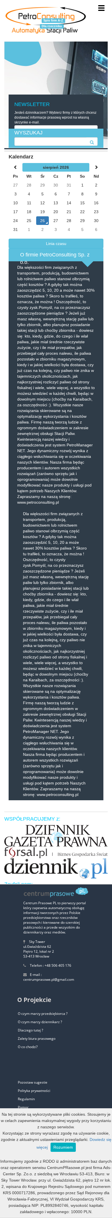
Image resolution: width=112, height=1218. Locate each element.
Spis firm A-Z (53, 20)
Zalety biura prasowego (36, 1038)
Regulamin (26, 1099)
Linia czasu (56, 243)
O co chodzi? (28, 1046)
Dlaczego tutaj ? (30, 1030)
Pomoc (23, 1107)
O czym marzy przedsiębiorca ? (42, 1013)
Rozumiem (63, 1147)
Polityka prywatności (34, 1090)
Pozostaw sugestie (32, 1082)
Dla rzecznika (52, 26)
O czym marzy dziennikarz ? (40, 1021)
